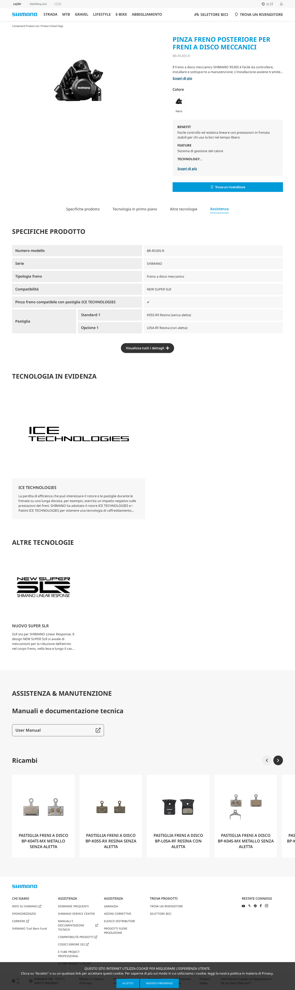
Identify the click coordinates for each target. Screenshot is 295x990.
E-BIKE (121, 14)
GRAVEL (81, 14)
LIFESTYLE (102, 14)
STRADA (50, 14)
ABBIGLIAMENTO (147, 14)
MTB (66, 14)
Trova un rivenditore (230, 187)
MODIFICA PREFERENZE (159, 983)
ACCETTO (127, 983)
